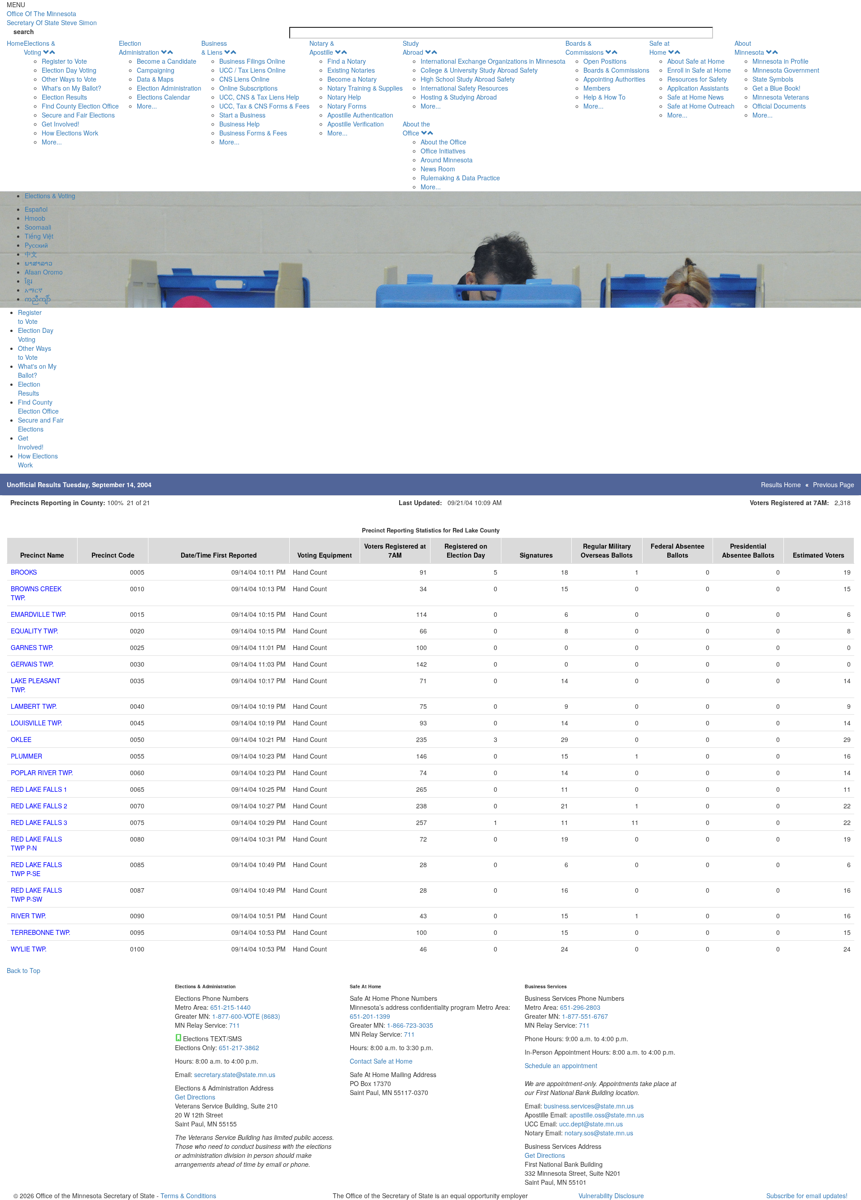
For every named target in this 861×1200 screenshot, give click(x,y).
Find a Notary (346, 61)
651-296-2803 (580, 1007)
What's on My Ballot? (71, 87)
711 (234, 1025)
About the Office (416, 128)
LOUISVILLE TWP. (36, 722)
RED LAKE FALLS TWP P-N (36, 843)
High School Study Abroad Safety (468, 78)
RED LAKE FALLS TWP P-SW (36, 894)
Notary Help (344, 96)
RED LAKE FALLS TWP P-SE (36, 869)
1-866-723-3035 (410, 1025)
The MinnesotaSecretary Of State (52, 18)
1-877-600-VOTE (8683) (246, 1016)
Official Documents (779, 105)
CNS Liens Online (244, 78)
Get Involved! (60, 123)
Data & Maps (155, 78)
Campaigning (155, 69)
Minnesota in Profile (780, 61)
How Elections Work (70, 132)
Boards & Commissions (584, 48)
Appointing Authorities (614, 78)
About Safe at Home (696, 61)
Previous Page (833, 484)
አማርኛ (34, 289)
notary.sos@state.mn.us (598, 1132)
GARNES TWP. (32, 647)
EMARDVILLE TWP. (38, 614)
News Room (438, 168)
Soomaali (38, 227)
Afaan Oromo (44, 271)
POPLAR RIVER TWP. (42, 772)
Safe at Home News (695, 96)
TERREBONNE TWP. (40, 932)
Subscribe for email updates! (807, 1195)
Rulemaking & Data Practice (460, 177)
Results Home (781, 484)
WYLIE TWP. (29, 948)
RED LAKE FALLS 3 (39, 822)
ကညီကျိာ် (38, 298)
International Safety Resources (464, 87)
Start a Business (242, 114)
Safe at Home (659, 48)
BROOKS (24, 571)
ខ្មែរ (28, 280)
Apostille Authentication (360, 114)
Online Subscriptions (248, 87)
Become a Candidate (166, 61)
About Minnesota (749, 48)
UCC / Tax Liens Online (252, 69)
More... (52, 141)
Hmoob (35, 218)
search (23, 31)
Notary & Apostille (321, 48)
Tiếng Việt (39, 235)
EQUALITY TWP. (34, 630)
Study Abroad (413, 48)
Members (596, 87)
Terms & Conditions (188, 1195)
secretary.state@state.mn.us (233, 1074)
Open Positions (604, 61)
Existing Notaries (351, 69)
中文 (31, 253)
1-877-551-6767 (585, 1016)
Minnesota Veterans (780, 96)
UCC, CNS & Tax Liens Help (259, 96)
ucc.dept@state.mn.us (590, 1123)
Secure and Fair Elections (78, 114)
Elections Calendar (163, 96)
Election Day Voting (69, 69)
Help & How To (604, 96)
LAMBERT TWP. (34, 706)
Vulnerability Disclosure (611, 1195)
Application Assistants (698, 87)
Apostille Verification (355, 123)
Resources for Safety (697, 78)
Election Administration (139, 48)
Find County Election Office (80, 105)
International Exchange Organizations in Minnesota (493, 61)
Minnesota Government (785, 69)
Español (36, 209)
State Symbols (772, 78)
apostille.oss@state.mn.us (606, 1114)
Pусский (36, 244)
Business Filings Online (252, 61)
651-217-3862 (239, 1047)
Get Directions (195, 1096)
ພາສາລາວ (38, 262)
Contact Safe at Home (381, 1060)
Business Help (239, 123)
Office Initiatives (443, 150)
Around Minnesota (447, 159)
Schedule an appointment (561, 1065)
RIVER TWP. (28, 915)
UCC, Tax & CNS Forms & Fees (264, 105)
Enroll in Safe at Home (699, 69)
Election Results (64, 96)
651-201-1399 (370, 1016)
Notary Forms (346, 105)
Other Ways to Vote (69, 78)
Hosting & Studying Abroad (459, 96)
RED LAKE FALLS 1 (39, 789)
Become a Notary (352, 78)
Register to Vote (64, 61)
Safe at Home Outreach (701, 105)
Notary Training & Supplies (365, 87)
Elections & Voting (39, 48)
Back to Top (23, 970)
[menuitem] (71, 92)
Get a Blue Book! (776, 87)
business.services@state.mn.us (588, 1105)
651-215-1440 (230, 1007)
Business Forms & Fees (253, 132)
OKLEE (21, 739)
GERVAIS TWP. (32, 663)
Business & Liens (214, 48)
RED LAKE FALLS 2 (39, 805)
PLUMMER (26, 755)
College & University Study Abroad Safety (479, 69)
